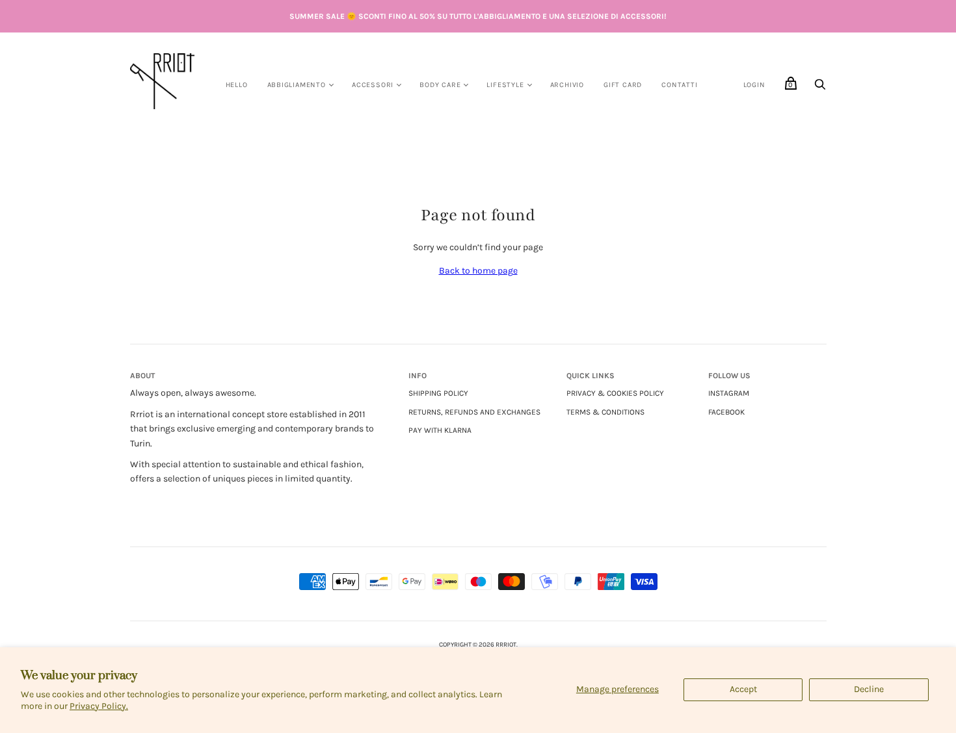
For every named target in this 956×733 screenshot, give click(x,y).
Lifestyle (505, 85)
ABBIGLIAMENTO (296, 85)
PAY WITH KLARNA (439, 430)
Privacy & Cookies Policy (615, 393)
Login (754, 85)
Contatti (679, 85)
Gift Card (623, 85)
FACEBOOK (726, 412)
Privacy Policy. (99, 706)
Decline (869, 689)
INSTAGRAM (728, 393)
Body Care (439, 85)
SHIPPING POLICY (438, 393)
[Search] (820, 88)
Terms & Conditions (605, 412)
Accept (743, 689)
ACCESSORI (372, 85)
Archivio (567, 85)
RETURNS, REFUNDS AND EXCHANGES (474, 412)
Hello (237, 85)
